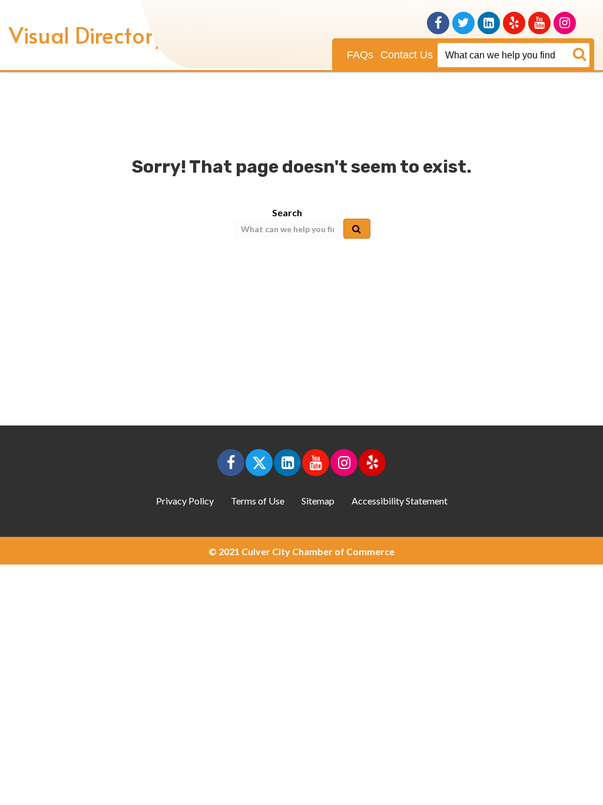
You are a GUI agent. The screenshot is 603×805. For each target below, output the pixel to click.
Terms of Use (257, 500)
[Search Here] (579, 55)
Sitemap (318, 500)
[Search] (513, 55)
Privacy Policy (185, 500)
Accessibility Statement (400, 500)
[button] (230, 462)
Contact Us (406, 55)
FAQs (360, 55)
